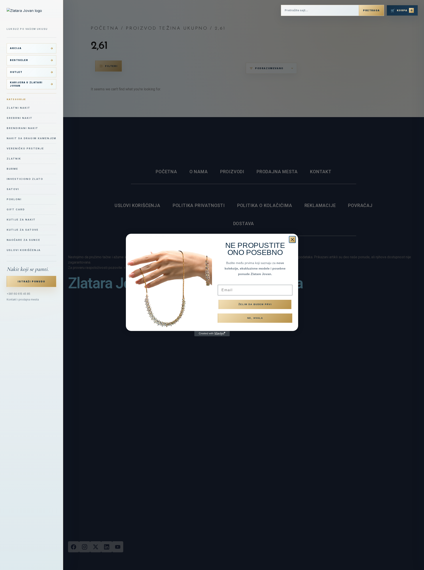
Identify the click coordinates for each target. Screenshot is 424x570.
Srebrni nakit (19, 118)
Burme (12, 168)
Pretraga (371, 10)
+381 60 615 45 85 (18, 293)
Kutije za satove (22, 229)
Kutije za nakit (21, 219)
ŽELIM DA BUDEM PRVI (255, 304)
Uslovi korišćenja (24, 250)
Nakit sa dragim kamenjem (31, 138)
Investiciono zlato (25, 178)
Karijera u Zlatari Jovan (26, 84)
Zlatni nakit (18, 107)
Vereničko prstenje (25, 148)
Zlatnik (14, 158)
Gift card (16, 209)
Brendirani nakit (22, 128)
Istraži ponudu (31, 281)
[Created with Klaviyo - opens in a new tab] (212, 333)
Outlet (16, 72)
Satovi (13, 189)
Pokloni (14, 199)
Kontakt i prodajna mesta (23, 299)
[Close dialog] (292, 239)
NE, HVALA (255, 318)
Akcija (16, 48)
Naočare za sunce (23, 239)
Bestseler (19, 60)
